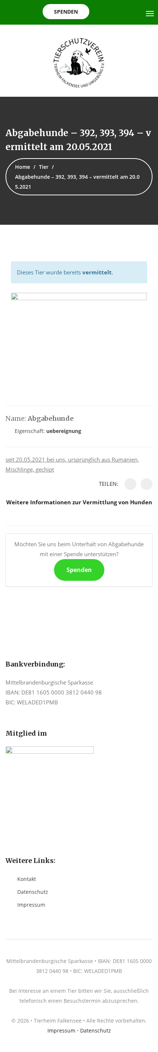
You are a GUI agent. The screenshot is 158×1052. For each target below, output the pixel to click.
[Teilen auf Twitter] (146, 484)
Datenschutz (32, 891)
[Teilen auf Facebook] (130, 484)
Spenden (66, 11)
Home (22, 166)
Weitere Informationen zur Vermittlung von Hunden (79, 502)
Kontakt (26, 878)
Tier (44, 166)
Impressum (31, 904)
